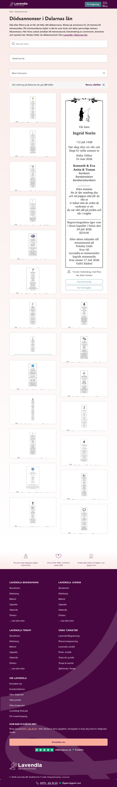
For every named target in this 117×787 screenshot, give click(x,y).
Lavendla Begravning (24, 582)
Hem (11, 11)
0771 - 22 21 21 (49, 783)
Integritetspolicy (54, 777)
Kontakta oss (15, 683)
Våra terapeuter (17, 705)
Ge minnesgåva (84, 287)
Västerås (13, 609)
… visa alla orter (17, 620)
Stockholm (14, 588)
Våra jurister (15, 699)
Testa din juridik (66, 657)
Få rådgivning (93, 4)
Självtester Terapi (66, 668)
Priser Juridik (64, 652)
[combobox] (58, 58)
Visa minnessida (84, 281)
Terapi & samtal (65, 663)
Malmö (12, 598)
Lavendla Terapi (20, 630)
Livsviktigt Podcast (18, 710)
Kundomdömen (17, 689)
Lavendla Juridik (69, 582)
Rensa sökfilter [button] (93, 84)
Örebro (12, 615)
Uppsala (13, 604)
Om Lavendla (18, 678)
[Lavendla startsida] (19, 4)
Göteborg (14, 593)
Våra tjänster (68, 630)
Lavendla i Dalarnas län (75, 35)
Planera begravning (68, 641)
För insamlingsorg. (18, 716)
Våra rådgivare (16, 694)
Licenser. (66, 777)
